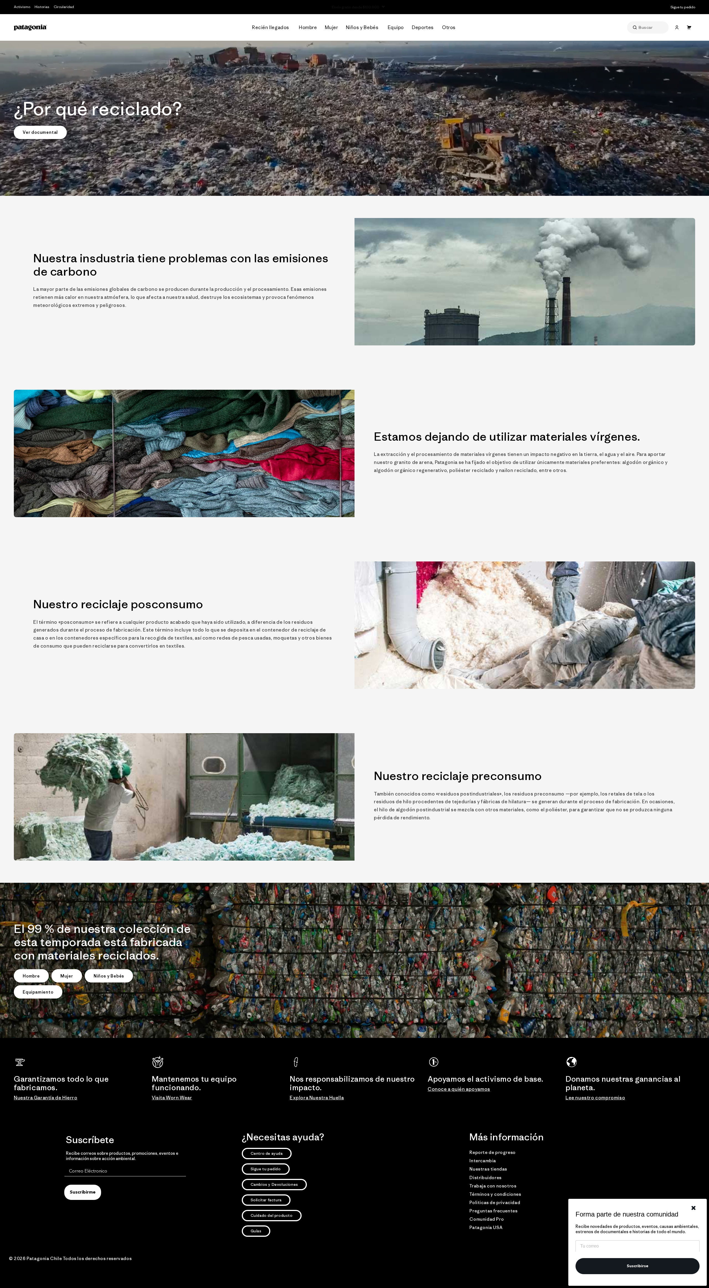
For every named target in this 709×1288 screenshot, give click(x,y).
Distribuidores (485, 1177)
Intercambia (482, 1160)
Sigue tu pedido (266, 1168)
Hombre (31, 976)
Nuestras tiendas (488, 1169)
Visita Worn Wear (172, 1098)
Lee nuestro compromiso (595, 1098)
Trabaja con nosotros (492, 1186)
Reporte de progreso (492, 1152)
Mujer (66, 976)
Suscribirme (83, 1192)
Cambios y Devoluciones (274, 1184)
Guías (256, 1230)
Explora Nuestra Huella (317, 1098)
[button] (272, 27)
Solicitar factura (266, 1199)
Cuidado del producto (272, 1215)
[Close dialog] (693, 1208)
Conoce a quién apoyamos (459, 1089)
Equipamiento (38, 992)
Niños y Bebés (109, 976)
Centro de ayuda (267, 1153)
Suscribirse (637, 1266)
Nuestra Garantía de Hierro (46, 1098)
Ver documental (40, 132)
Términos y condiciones (495, 1194)
